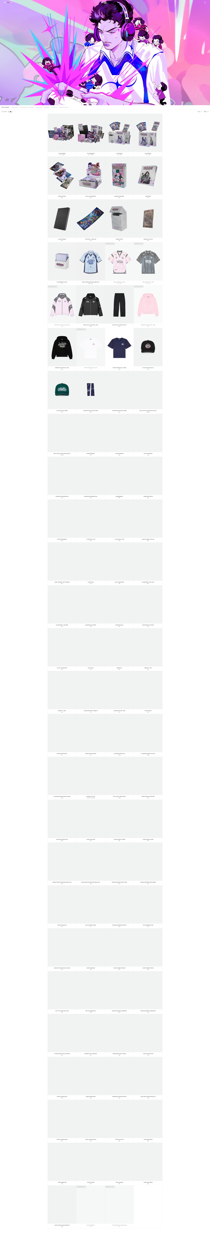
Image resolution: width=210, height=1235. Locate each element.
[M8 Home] (104, 2)
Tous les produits (5, 107)
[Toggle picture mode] (11, 111)
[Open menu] (4, 2)
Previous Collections (64, 107)
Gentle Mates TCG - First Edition (27, 107)
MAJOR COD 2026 (39, 107)
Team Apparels (14, 107)
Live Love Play (54, 107)
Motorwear (46, 107)
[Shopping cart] (205, 2)
